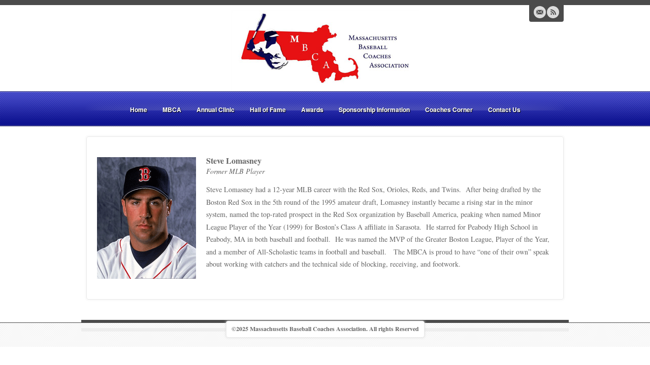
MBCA (171, 109)
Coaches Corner (449, 109)
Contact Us (504, 109)
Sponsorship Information (374, 109)
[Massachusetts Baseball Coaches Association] (325, 49)
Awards (312, 109)
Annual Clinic (216, 109)
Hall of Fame (268, 109)
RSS (553, 12)
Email (540, 12)
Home (138, 109)
